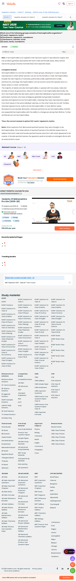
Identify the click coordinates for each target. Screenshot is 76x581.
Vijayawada (54, 497)
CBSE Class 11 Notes (58, 434)
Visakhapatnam (55, 501)
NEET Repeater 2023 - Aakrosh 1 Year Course (20, 283)
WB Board (5, 468)
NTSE (19, 406)
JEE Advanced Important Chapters (23, 490)
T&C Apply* (31, 182)
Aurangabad (55, 536)
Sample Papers (23, 438)
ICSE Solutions (56, 381)
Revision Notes (56, 427)
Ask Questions (23, 468)
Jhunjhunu (55, 556)
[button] (8, 156)
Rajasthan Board (7, 454)
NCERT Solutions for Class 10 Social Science (41, 324)
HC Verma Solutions (9, 385)
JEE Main (21, 383)
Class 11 (21, 12)
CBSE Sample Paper (41, 384)
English (37, 443)
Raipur (53, 539)
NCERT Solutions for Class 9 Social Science (41, 360)
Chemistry (38, 436)
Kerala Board (6, 444)
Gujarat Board (6, 437)
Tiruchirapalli (54, 504)
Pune (53, 526)
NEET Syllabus (39, 504)
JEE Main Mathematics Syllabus (6, 515)
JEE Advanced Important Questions (23, 482)
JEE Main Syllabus (8, 504)
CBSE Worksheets (41, 387)
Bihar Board (6, 434)
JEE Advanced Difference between (23, 509)
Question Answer (9, 12)
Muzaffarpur (54, 477)
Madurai (53, 508)
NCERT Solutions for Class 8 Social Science (58, 324)
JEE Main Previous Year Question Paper (8, 529)
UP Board (5, 465)
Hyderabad (54, 494)
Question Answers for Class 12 (24, 17)
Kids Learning (22, 464)
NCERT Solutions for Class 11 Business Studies (25, 330)
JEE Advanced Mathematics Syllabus (23, 529)
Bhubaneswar (56, 553)
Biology (28, 12)
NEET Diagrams (40, 495)
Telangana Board (8, 458)
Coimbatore (55, 522)
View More (37, 170)
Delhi (52, 491)
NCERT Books (55, 336)
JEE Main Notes (7, 492)
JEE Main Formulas (8, 495)
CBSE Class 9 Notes (58, 441)
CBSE (36, 377)
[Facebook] (57, 569)
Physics (37, 429)
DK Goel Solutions (8, 411)
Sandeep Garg (7, 418)
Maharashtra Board (8, 447)
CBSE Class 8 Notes (58, 444)
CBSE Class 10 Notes (58, 437)
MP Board (5, 451)
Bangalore (53, 484)
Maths (37, 439)
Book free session (60, 179)
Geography (39, 450)
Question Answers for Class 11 (52, 17)
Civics (37, 453)
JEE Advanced (23, 386)
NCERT (4, 302)
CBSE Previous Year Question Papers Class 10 (41, 406)
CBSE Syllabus (39, 381)
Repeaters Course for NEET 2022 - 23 (20, 278)
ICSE (52, 377)
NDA (19, 399)
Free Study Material (25, 429)
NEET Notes (38, 492)
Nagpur (53, 529)
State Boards (6, 427)
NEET (19, 390)
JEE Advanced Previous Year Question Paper (23, 542)
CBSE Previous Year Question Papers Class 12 (41, 399)
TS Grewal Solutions (8, 414)
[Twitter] (68, 569)
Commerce (39, 446)
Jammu (54, 550)
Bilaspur (54, 543)
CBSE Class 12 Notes (58, 430)
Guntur (53, 533)
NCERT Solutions (7, 305)
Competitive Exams (25, 379)
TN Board (5, 461)
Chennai (53, 480)
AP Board (5, 430)
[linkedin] (62, 569)
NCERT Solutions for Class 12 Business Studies (8, 339)
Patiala (52, 487)
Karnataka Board (7, 441)
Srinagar (54, 546)
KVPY (20, 402)
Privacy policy (37, 569)
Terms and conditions (11, 571)
